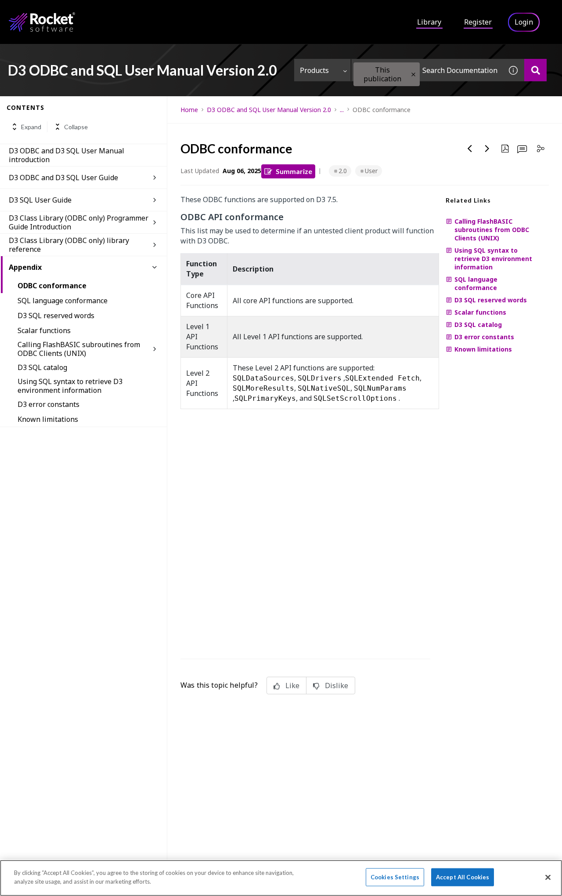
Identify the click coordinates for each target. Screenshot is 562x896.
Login (524, 22)
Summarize (294, 171)
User (371, 171)
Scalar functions (44, 330)
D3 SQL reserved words (56, 315)
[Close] (548, 877)
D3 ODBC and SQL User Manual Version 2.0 (269, 109)
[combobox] (426, 70)
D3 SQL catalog (42, 367)
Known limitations (48, 419)
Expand (31, 127)
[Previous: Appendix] (470, 148)
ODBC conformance (52, 285)
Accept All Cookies (462, 877)
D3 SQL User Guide (40, 200)
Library (429, 22)
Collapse (76, 127)
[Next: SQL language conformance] (487, 148)
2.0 (343, 171)
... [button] (342, 109)
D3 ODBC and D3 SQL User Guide (63, 177)
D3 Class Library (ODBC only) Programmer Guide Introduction (78, 222)
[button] (413, 74)
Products (314, 70)
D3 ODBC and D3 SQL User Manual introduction (66, 155)
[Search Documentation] (535, 70)
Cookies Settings (395, 877)
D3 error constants (48, 404)
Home (189, 109)
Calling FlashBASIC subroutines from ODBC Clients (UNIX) (79, 349)
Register (478, 22)
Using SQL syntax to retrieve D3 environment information (70, 386)
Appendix (25, 267)
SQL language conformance (63, 300)
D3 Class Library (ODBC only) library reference (69, 245)
